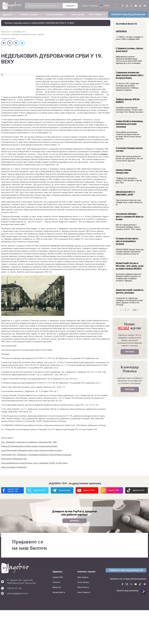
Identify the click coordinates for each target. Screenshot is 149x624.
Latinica (84, 5)
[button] (3, 43)
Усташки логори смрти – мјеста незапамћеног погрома (127, 241)
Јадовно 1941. (57, 577)
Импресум (56, 587)
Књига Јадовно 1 (84, 592)
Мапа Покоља (83, 587)
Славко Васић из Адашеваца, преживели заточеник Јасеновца (129, 124)
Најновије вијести (22, 23)
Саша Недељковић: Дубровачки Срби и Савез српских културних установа (31, 450)
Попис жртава (77, 14)
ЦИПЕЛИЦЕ (121, 31)
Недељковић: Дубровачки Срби (14, 459)
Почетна (8, 23)
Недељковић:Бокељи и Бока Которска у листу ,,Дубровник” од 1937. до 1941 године (34, 463)
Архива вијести (58, 592)
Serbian (106, 5)
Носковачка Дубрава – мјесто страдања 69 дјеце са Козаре (129, 216)
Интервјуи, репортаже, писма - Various (28, 34)
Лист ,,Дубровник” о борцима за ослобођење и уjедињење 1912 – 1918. (29, 442)
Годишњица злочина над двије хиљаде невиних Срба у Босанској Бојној (129, 75)
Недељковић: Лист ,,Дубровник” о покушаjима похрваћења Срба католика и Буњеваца (36, 454)
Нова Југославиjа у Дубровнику (14, 467)
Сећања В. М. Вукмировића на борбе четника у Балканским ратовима (29, 446)
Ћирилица (93, 5)
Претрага (70, 6)
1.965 (135, 310)
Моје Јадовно (82, 577)
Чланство (56, 582)
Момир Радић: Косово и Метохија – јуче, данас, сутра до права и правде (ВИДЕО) (129, 266)
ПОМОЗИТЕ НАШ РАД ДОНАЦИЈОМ (128, 14)
